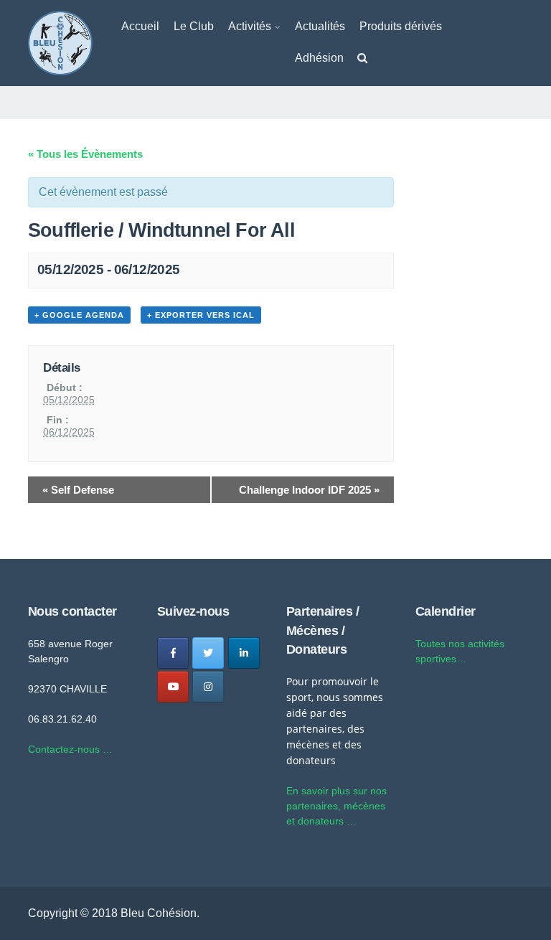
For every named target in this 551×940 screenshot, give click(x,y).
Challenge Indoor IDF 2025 (309, 490)
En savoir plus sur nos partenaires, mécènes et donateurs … (336, 806)
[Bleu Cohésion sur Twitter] (208, 653)
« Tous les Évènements (85, 154)
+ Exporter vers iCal (201, 315)
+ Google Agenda (79, 315)
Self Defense (78, 490)
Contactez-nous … (70, 749)
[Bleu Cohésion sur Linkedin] (244, 653)
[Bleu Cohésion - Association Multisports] (60, 42)
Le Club (194, 26)
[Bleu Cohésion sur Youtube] (173, 686)
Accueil (140, 26)
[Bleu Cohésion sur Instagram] (208, 686)
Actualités (320, 26)
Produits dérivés (400, 26)
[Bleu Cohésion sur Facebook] (173, 653)
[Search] (362, 61)
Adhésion (319, 58)
